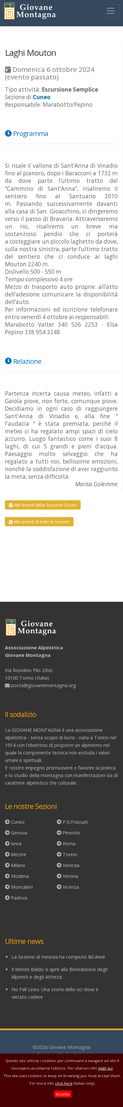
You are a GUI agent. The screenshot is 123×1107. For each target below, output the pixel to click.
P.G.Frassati (75, 822)
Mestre (18, 854)
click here (63, 1083)
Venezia (71, 865)
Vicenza (71, 887)
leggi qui (105, 1068)
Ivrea (16, 843)
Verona (70, 876)
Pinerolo (71, 833)
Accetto (63, 1094)
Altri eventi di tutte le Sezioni (41, 522)
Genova (19, 833)
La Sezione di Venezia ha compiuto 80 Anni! (58, 957)
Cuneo (18, 822)
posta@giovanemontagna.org (43, 685)
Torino (70, 854)
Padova (19, 898)
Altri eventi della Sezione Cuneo (44, 505)
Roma (69, 843)
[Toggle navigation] (110, 10)
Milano (18, 865)
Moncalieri (22, 887)
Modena (20, 876)
